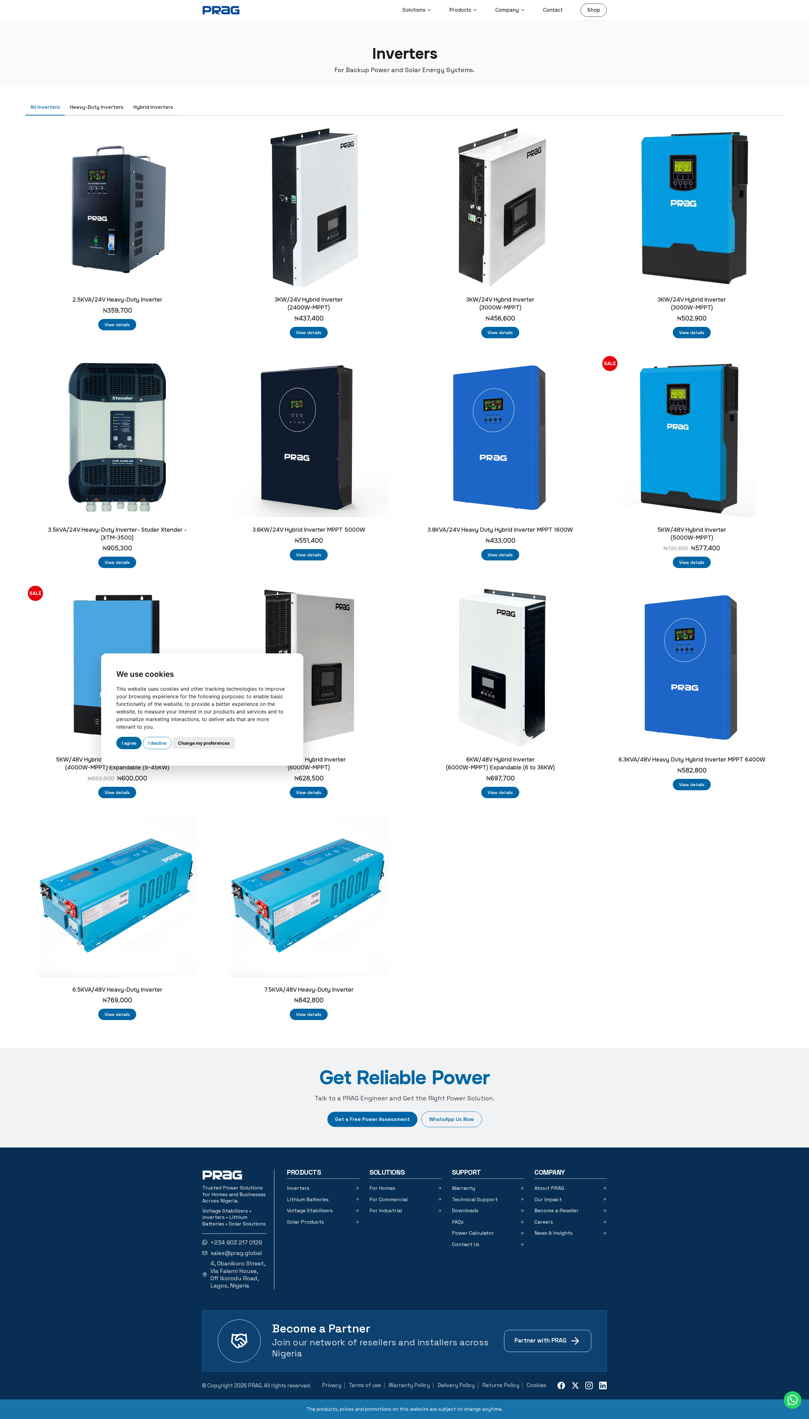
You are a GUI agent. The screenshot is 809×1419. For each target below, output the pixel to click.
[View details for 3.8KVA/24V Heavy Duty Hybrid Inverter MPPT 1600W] (500, 437)
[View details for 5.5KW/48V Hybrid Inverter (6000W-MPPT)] (309, 667)
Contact (553, 10)
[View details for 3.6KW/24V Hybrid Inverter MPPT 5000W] (309, 437)
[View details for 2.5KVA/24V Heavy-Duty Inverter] (117, 207)
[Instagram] (589, 1385)
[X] (575, 1385)
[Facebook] (561, 1385)
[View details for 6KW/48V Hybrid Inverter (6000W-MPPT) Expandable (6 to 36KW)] (500, 667)
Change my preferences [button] (204, 743)
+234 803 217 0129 (236, 1242)
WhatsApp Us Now (451, 1119)
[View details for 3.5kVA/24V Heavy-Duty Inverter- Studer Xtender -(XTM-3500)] (117, 437)
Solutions (413, 10)
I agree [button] (129, 743)
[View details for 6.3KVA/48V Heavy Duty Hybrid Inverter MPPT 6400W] (692, 667)
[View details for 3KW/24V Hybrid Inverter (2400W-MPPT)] (309, 207)
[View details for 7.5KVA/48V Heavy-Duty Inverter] (309, 897)
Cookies (536, 1385)
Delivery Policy (456, 1385)
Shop (593, 10)
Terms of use (365, 1385)
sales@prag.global (236, 1253)
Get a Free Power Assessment (372, 1119)
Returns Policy (500, 1385)
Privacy (331, 1385)
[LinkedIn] (603, 1385)
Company (507, 10)
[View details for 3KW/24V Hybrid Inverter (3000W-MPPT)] (500, 207)
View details (117, 324)
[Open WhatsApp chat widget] (792, 1400)
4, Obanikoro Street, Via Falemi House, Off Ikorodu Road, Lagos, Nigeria (237, 1274)
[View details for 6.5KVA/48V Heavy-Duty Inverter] (117, 897)
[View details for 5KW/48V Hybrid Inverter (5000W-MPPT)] (692, 437)
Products (460, 10)
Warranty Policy (409, 1385)
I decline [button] (157, 743)
